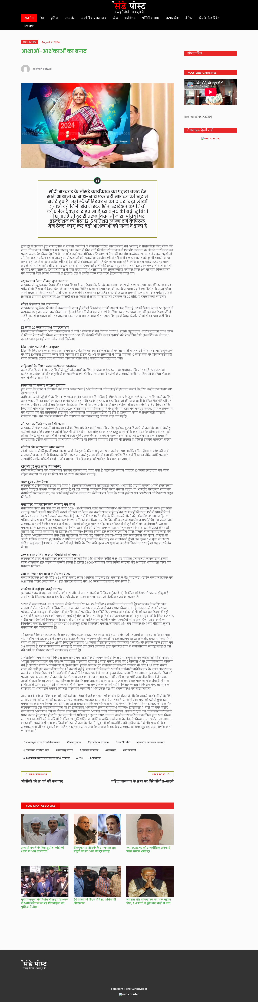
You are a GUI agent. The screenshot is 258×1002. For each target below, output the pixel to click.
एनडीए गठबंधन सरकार (151, 742)
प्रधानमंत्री (130, 750)
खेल (115, 18)
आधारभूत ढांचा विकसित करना (43, 742)
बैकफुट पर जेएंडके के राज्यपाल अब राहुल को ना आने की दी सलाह (95, 849)
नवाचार (111, 750)
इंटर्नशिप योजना (99, 742)
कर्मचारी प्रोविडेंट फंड (37, 750)
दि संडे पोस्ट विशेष (209, 18)
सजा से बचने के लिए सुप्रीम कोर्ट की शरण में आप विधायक (42, 849)
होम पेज (29, 18)
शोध (80, 758)
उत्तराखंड (70, 18)
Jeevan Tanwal (42, 69)
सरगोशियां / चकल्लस (94, 18)
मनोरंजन (130, 18)
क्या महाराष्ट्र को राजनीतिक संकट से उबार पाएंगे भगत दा (148, 849)
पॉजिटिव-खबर (150, 18)
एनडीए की (124, 742)
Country (30, 42)
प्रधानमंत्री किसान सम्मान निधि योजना (48, 758)
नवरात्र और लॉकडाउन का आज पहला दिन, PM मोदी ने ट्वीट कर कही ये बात (148, 901)
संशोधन (96, 758)
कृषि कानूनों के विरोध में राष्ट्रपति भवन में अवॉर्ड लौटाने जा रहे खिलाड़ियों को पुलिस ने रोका (44, 903)
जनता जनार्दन (90, 750)
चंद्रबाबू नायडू (65, 750)
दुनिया (54, 18)
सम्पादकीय (172, 18)
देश (42, 18)
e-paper (29, 25)
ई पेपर (189, 18)
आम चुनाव (75, 742)
